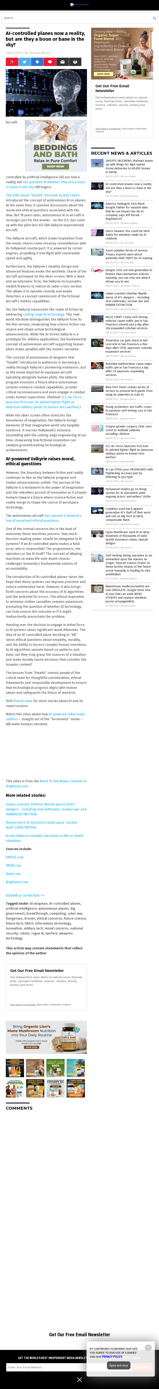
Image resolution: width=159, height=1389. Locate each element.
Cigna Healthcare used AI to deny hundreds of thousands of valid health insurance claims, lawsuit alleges (127, 537)
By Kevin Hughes (129, 223)
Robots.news (23, 701)
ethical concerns (49, 918)
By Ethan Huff (127, 461)
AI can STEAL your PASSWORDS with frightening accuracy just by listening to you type (129, 473)
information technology (53, 923)
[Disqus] (46, 1165)
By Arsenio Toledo (130, 286)
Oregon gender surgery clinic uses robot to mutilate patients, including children (129, 430)
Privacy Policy (112, 1356)
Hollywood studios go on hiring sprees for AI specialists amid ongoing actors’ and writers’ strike (128, 492)
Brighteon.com (17, 882)
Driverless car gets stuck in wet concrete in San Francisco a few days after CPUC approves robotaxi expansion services (129, 346)
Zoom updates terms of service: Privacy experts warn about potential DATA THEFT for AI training (129, 254)
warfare (52, 933)
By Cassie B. (127, 379)
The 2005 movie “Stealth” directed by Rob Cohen (43, 195)
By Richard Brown (130, 196)
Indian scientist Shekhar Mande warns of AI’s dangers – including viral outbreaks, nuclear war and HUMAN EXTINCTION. (46, 809)
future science (75, 918)
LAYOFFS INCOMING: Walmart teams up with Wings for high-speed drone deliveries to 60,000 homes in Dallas (129, 166)
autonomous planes (54, 908)
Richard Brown (40, 53)
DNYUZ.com (15, 857)
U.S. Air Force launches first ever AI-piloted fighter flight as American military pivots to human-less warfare (129, 451)
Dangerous (14, 918)
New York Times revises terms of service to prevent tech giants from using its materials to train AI (129, 390)
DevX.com (13, 874)
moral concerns (57, 928)
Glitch (29, 923)
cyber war (74, 913)
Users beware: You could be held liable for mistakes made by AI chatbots (127, 234)
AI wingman (39, 904)
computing (57, 913)
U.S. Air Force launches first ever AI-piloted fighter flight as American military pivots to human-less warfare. (43, 402)
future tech (14, 923)
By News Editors (128, 578)
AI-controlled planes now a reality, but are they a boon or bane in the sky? (129, 187)
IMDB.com (13, 865)
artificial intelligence (21, 908)
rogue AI (37, 933)
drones (29, 918)
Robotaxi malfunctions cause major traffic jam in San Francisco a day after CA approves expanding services (129, 369)
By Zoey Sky (127, 243)
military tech (33, 928)
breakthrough (37, 913)
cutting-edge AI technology (43, 314)
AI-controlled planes (65, 904)
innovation (14, 928)
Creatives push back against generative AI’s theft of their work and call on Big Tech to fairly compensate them (128, 514)
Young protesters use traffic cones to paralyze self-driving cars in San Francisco (129, 410)
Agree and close (118, 1365)
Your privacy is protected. (23, 1004)
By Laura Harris (128, 176)
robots (24, 933)
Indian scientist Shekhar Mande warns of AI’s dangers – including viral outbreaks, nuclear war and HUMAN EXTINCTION (127, 299)
